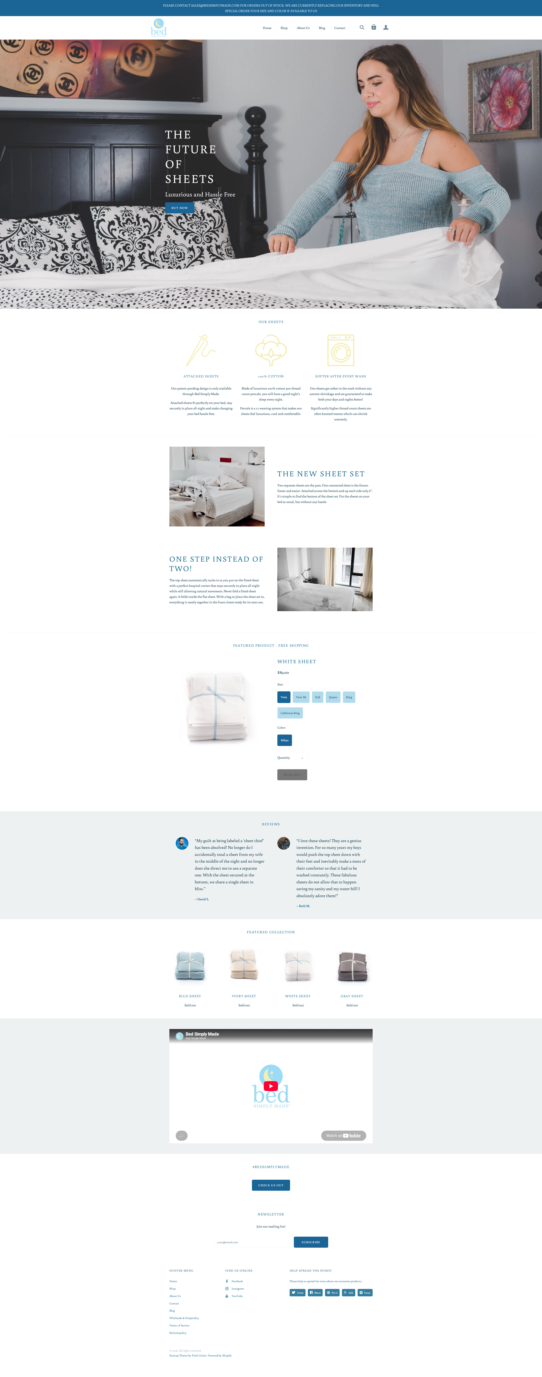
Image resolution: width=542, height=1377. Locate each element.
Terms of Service (179, 1325)
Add (350, 1292)
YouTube (237, 1296)
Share (317, 1292)
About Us (303, 28)
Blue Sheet (190, 996)
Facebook (237, 1281)
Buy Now (179, 208)
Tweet (300, 1292)
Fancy (367, 1292)
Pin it (334, 1292)
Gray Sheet (352, 996)
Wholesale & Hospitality (184, 1318)
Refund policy (178, 1333)
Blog (322, 28)
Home (267, 28)
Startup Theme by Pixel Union (187, 1355)
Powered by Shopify (220, 1355)
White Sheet (296, 661)
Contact (339, 28)
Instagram (238, 1288)
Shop (284, 28)
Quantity (283, 757)
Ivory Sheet (244, 996)
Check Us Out (271, 1185)
